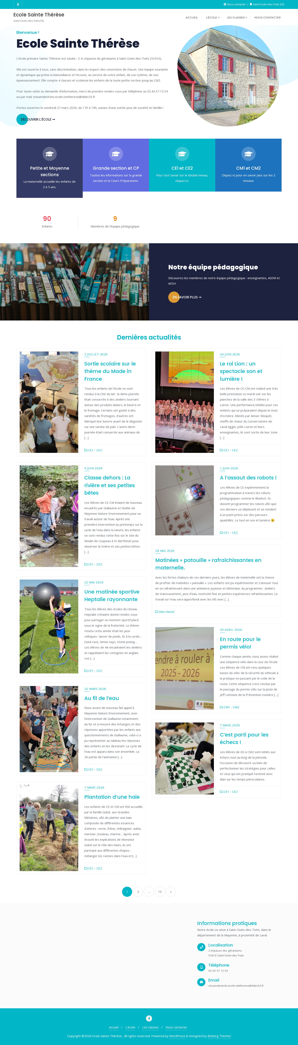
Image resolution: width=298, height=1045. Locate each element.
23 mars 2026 (95, 689)
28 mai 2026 (165, 551)
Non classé (166, 612)
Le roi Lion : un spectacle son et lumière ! (241, 371)
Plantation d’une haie (112, 797)
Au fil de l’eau (101, 698)
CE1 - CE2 (94, 450)
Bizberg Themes (219, 1036)
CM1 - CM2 (231, 707)
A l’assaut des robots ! (248, 477)
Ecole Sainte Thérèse (77, 43)
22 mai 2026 (94, 582)
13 (160, 892)
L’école (130, 1027)
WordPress (177, 1036)
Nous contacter (237, 4)
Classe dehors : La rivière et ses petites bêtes (109, 485)
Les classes (150, 1027)
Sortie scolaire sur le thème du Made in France (110, 371)
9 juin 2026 (93, 468)
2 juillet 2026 (96, 354)
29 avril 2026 (231, 630)
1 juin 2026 (229, 468)
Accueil (113, 1027)
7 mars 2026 (230, 725)
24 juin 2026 (230, 354)
